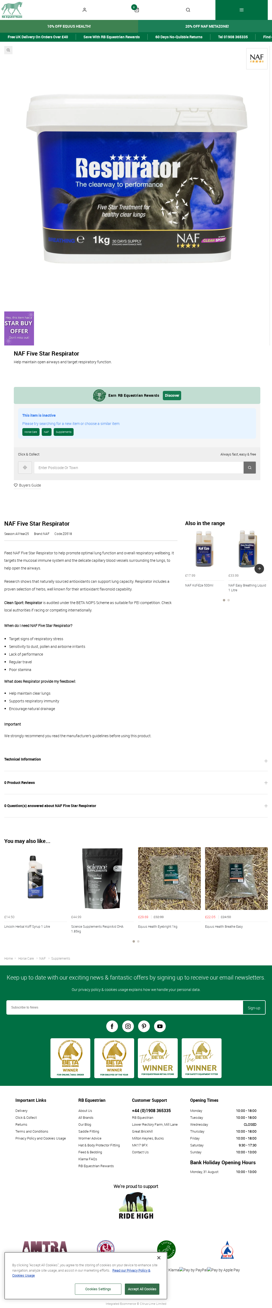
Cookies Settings (98, 1288)
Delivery (21, 1110)
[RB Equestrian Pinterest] (144, 1026)
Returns (21, 1124)
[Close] (159, 1258)
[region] (85, 1275)
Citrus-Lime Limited (153, 1304)
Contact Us (140, 1152)
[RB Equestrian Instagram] (128, 1026)
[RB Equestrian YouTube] (160, 1026)
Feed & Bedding (90, 1152)
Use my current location (25, 467)
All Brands (86, 1117)
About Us (85, 1110)
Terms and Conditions (31, 1131)
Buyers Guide (30, 485)
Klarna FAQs (87, 1159)
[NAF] (257, 58)
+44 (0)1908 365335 (151, 1110)
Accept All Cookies (142, 1288)
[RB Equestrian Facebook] (112, 1026)
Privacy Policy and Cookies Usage (40, 1138)
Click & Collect (26, 1117)
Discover (172, 395)
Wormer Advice (89, 1138)
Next (259, 568)
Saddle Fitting (88, 1131)
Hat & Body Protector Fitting (99, 1145)
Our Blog (84, 1124)
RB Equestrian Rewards (96, 1165)
